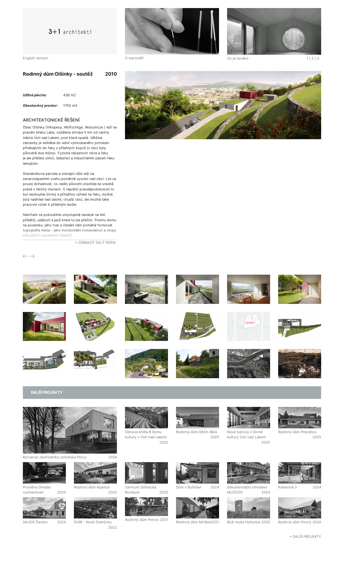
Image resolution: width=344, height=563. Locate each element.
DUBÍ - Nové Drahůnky (93, 522)
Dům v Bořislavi (188, 487)
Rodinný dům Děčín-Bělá (196, 432)
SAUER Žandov (35, 522)
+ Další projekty (305, 537)
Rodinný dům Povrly (294, 522)
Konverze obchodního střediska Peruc (55, 457)
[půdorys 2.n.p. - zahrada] (95, 359)
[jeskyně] (146, 285)
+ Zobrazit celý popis (95, 243)
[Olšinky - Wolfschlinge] (299, 359)
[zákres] (223, 105)
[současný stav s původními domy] (197, 359)
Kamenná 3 (287, 487)
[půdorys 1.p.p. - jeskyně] (299, 322)
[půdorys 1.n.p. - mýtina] (44, 359)
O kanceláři (134, 58)
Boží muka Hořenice (243, 522)
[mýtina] (197, 285)
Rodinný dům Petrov (142, 519)
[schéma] (248, 322)
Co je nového (238, 58)
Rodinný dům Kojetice (92, 487)
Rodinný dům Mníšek (193, 522)
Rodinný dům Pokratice (297, 432)
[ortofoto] (248, 359)
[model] (95, 322)
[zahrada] (299, 285)
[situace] (197, 322)
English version (35, 58)
